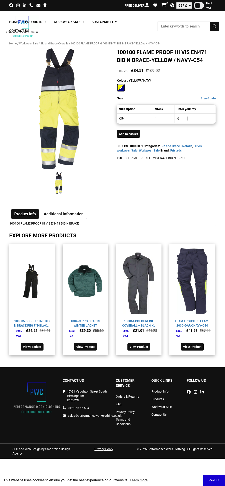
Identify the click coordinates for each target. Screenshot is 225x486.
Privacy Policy (125, 412)
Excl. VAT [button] (209, 5)
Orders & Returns (127, 396)
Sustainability (104, 22)
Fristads (176, 150)
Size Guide (208, 98)
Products (33, 22)
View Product (32, 347)
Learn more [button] (139, 480)
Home (13, 22)
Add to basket (128, 134)
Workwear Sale (66, 22)
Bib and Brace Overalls (54, 43)
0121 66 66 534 (78, 408)
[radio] (121, 87)
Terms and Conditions (123, 422)
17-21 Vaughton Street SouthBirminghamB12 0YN (87, 396)
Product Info (160, 391)
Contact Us (19, 31)
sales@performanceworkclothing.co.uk (88, 415)
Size (120, 98)
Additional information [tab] (63, 214)
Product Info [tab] (25, 214)
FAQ (119, 404)
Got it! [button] (214, 480)
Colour (121, 80)
